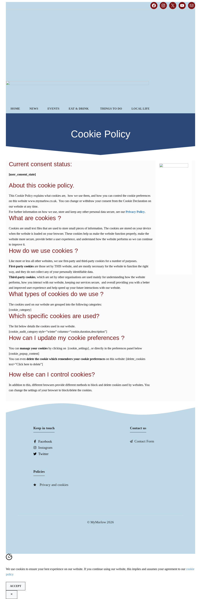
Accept (15, 586)
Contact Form (144, 441)
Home (15, 108)
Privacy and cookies (54, 485)
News (33, 108)
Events (53, 108)
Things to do (111, 108)
